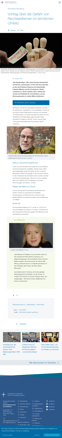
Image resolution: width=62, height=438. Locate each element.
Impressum (23, 417)
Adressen (36, 401)
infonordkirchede (10, 422)
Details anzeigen (7, 435)
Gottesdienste (23, 401)
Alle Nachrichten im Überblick (42, 362)
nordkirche (52, 404)
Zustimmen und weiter (52, 435)
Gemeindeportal (38, 411)
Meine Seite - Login (25, 424)
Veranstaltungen (24, 406)
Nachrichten (23, 412)
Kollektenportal (38, 408)
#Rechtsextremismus (19, 304)
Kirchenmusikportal (25, 404)
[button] (59, 2)
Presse (22, 409)
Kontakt (22, 414)
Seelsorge (37, 423)
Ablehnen (37, 435)
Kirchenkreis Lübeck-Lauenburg (26, 102)
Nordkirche (52, 401)
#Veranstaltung (31, 304)
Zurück (23, 323)
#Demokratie (40, 304)
